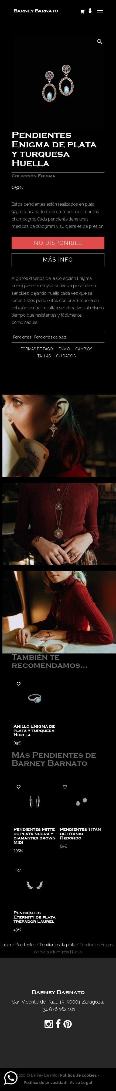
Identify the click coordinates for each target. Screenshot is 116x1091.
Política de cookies (78, 1075)
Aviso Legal (81, 1082)
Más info (58, 259)
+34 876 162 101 (58, 1009)
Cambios (84, 349)
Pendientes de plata (50, 337)
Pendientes (22, 337)
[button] (18, 683)
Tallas (44, 356)
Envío (64, 349)
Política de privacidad (45, 1082)
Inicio (6, 944)
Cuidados (66, 356)
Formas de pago (37, 349)
